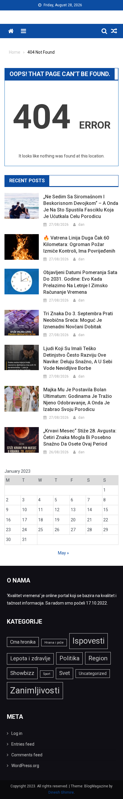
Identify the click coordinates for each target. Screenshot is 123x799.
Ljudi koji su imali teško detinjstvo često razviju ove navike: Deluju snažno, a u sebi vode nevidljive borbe (77, 358)
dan (81, 224)
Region (97, 658)
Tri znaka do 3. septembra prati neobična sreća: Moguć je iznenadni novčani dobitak (78, 320)
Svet (64, 673)
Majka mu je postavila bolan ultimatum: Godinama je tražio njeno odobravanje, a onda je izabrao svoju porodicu (77, 399)
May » (63, 553)
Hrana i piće (54, 642)
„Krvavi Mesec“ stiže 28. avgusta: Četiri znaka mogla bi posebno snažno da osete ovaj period (79, 437)
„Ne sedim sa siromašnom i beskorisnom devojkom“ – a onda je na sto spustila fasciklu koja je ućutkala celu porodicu (80, 206)
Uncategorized (93, 673)
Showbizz (22, 673)
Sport (46, 674)
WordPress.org (25, 765)
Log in (16, 733)
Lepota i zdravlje (30, 658)
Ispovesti (88, 641)
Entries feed (22, 744)
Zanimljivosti (35, 690)
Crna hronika (23, 642)
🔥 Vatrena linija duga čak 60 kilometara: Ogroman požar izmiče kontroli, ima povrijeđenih (79, 244)
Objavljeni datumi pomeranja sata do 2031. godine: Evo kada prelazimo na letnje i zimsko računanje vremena (80, 282)
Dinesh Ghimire (61, 792)
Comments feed (26, 754)
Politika (69, 658)
